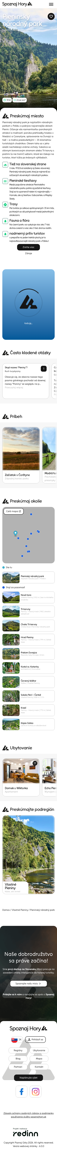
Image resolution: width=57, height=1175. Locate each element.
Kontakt (39, 1066)
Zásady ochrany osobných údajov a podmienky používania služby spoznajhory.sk (29, 1115)
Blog (18, 1058)
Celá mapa (12, 511)
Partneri (18, 1066)
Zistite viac (28, 247)
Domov (6, 910)
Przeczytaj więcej (14, 387)
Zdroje (28, 253)
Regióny (18, 1050)
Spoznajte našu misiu (26, 983)
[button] (28, 60)
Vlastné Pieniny (20, 910)
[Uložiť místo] (51, 16)
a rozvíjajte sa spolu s (28, 996)
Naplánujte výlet (28, 1077)
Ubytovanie (39, 1050)
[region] (28, 535)
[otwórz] (51, 4)
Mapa (39, 1058)
